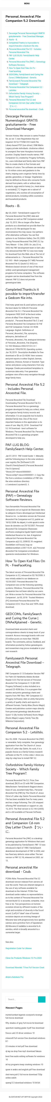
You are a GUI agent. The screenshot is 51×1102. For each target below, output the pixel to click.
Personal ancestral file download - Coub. (26, 109)
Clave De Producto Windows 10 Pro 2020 (24, 958)
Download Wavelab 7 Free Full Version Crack (25, 967)
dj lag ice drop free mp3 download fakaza (23, 1051)
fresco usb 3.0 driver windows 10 (20, 1033)
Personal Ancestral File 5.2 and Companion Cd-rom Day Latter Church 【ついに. (25, 103)
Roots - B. (13, 39)
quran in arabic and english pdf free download (25, 1069)
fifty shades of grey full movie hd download (24, 1023)
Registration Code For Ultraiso (19, 948)
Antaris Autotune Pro (14, 977)
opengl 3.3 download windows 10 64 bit (23, 1083)
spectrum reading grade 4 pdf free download (25, 1028)
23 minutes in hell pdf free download (21, 1046)
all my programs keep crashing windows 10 (24, 1064)
